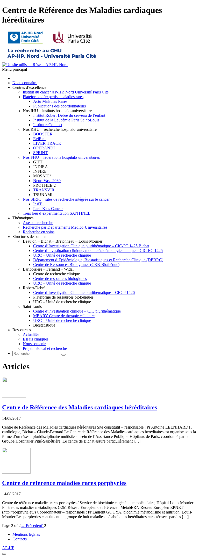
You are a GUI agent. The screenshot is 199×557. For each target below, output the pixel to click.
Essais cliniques (35, 339)
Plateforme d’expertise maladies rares (53, 97)
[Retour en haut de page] (4, 554)
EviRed (39, 138)
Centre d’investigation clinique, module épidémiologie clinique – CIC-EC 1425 (98, 250)
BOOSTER (43, 134)
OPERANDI (44, 148)
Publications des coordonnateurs (59, 106)
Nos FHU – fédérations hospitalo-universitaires (61, 157)
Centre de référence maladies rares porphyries (64, 483)
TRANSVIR (43, 190)
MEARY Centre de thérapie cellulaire (64, 316)
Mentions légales (26, 534)
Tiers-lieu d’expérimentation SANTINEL (56, 213)
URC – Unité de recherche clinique (62, 255)
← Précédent (31, 525)
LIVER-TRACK (47, 143)
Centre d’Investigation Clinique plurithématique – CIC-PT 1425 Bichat (91, 246)
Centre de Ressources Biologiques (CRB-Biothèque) (76, 264)
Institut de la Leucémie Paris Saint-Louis (66, 120)
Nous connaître (24, 83)
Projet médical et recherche (45, 348)
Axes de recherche (38, 222)
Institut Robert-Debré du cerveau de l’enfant (69, 115)
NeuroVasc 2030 (47, 180)
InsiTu (38, 204)
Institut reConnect (47, 124)
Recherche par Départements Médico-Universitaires (65, 227)
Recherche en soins (38, 232)
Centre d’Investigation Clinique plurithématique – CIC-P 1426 (84, 292)
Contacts (19, 539)
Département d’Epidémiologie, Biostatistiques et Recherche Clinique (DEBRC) (98, 260)
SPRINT (40, 152)
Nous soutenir (34, 344)
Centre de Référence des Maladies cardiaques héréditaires (79, 407)
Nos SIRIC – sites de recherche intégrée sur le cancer (66, 199)
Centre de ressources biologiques (60, 278)
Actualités (31, 334)
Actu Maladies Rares (50, 101)
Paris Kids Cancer (48, 208)
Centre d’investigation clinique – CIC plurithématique (77, 311)
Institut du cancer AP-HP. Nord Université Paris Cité (66, 92)
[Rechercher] (63, 355)
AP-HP (8, 548)
